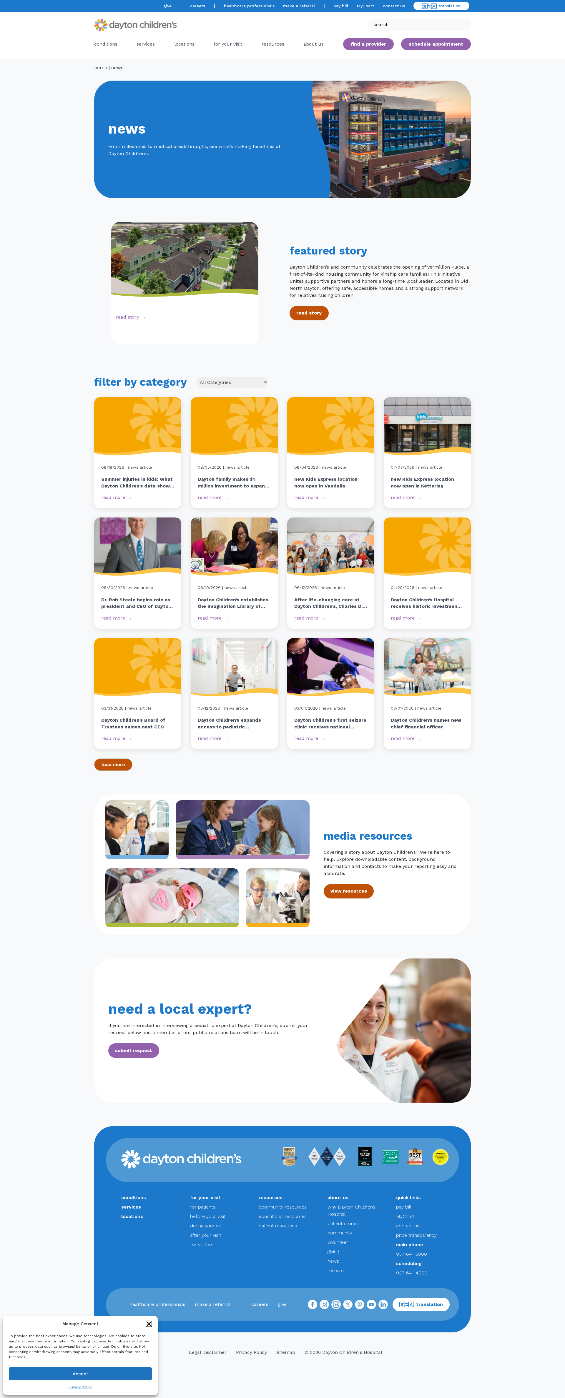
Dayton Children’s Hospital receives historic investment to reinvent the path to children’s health (425, 603)
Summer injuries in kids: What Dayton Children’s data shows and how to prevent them (137, 482)
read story (127, 317)
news (333, 1261)
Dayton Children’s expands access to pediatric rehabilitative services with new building (230, 723)
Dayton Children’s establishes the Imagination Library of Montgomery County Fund (233, 603)
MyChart (365, 6)
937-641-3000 (411, 1254)
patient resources (278, 1226)
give (167, 6)
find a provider (368, 44)
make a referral (299, 6)
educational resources (283, 1216)
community (340, 1233)
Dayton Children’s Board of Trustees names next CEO (133, 723)
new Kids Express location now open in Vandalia (326, 482)
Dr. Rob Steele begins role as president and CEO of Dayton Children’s (136, 603)
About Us (313, 44)
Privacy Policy (80, 1387)
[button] (149, 1324)
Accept (80, 1374)
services (146, 44)
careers (197, 6)
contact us (394, 6)
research (337, 1270)
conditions (105, 44)
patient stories (343, 1223)
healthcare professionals (249, 6)
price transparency (416, 1235)
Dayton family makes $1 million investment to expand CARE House (233, 482)
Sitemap (285, 1352)
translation (449, 6)
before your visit (208, 1216)
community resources (283, 1207)
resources (273, 44)
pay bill (340, 6)
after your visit (205, 1235)
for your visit (228, 44)
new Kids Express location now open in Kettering (422, 482)
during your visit (207, 1226)
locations (184, 44)
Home (100, 67)
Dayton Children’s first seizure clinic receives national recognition (330, 723)
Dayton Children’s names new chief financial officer (426, 723)
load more (113, 764)
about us (338, 1197)
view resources (348, 891)
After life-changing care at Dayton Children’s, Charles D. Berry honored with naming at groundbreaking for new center (330, 603)
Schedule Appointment (436, 44)
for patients (202, 1207)
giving (333, 1251)
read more (113, 497)
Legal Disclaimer (208, 1352)
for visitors (201, 1244)
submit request (133, 1050)
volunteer (338, 1242)
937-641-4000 (411, 1273)
